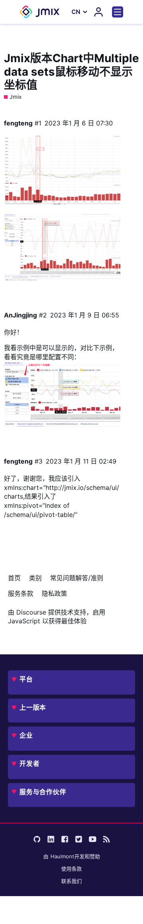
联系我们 (71, 881)
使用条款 (71, 868)
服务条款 (20, 593)
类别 (35, 578)
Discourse (31, 612)
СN (76, 12)
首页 (14, 578)
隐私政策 (54, 593)
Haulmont (62, 856)
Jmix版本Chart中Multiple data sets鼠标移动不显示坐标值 (71, 71)
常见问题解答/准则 (76, 578)
